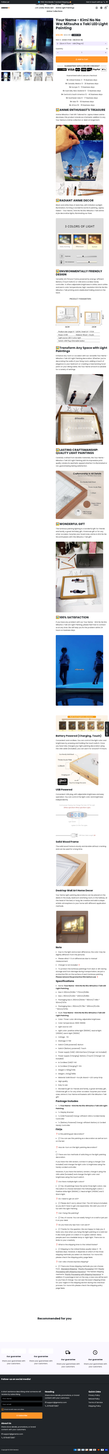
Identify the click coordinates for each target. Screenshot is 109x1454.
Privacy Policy (94, 1395)
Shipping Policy (94, 1406)
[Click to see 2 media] (16, 76)
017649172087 (52, 1406)
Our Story (40, 4)
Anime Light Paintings (65, 8)
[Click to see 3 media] (27, 76)
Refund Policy (94, 1399)
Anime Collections (54, 11)
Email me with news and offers (14, 1409)
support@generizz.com (56, 1402)
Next (50, 44)
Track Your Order (53, 4)
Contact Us (68, 4)
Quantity (59, 48)
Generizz (16, 1450)
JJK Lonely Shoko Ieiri (44, 8)
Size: (69, 40)
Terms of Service (95, 1402)
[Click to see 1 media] (5, 76)
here (90, 1257)
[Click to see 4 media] (38, 76)
